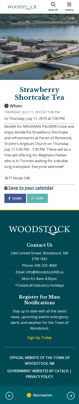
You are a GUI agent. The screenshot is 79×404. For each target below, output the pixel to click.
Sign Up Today (39, 337)
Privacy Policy (39, 376)
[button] (9, 396)
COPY (40, 198)
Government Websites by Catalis (38, 370)
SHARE (17, 198)
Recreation (42, 395)
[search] (53, 7)
